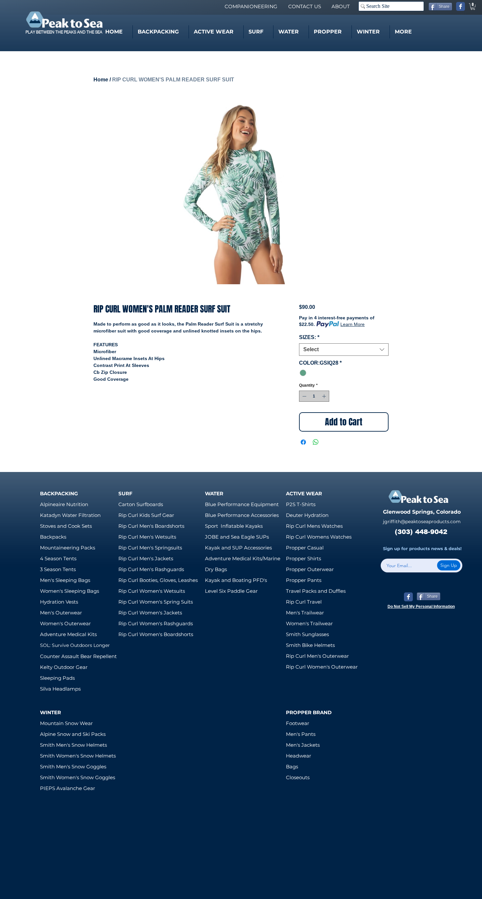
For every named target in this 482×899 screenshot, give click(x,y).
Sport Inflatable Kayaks (234, 526)
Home (100, 79)
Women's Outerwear (65, 623)
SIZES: (309, 337)
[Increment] (324, 396)
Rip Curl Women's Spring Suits (155, 602)
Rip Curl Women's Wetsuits (151, 591)
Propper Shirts (303, 558)
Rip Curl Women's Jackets (150, 613)
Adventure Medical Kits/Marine (242, 558)
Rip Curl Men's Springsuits (150, 548)
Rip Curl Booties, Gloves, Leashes (158, 580)
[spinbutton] (314, 396)
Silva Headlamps (60, 689)
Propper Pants (303, 580)
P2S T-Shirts (300, 504)
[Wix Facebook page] (460, 6)
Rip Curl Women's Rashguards (155, 623)
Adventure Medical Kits (68, 634)
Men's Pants (300, 734)
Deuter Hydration (307, 515)
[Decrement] (303, 396)
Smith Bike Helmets (310, 645)
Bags (292, 766)
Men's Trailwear (305, 613)
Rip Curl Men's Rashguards (151, 569)
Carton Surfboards (140, 504)
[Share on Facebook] (303, 442)
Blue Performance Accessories (242, 515)
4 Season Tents (58, 558)
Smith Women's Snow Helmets (78, 756)
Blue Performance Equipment (242, 504)
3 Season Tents (58, 569)
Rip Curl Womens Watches (318, 537)
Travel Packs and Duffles (316, 591)
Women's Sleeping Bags (69, 591)
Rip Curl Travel (304, 602)
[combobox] (344, 349)
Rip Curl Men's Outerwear (317, 656)
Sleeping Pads (57, 678)
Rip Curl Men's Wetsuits (147, 537)
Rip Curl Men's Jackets (145, 558)
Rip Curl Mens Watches (314, 526)
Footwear (297, 723)
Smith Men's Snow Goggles (73, 766)
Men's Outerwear (61, 613)
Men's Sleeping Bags (65, 580)
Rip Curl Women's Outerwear (322, 667)
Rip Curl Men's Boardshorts (151, 526)
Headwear (298, 756)
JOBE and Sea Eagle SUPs (237, 537)
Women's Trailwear (309, 623)
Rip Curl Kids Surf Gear (146, 515)
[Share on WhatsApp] (316, 442)
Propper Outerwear (310, 569)
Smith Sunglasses (307, 634)
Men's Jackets (303, 745)
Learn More (352, 324)
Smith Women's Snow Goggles (77, 777)
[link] (473, 6)
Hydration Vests (59, 602)
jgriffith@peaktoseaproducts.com (422, 521)
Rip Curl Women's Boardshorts (155, 634)
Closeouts (298, 777)
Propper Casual (305, 548)
